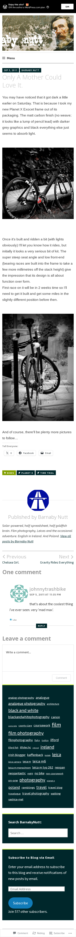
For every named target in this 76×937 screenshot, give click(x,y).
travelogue (14, 793)
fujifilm (45, 740)
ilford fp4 (13, 747)
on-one (13, 780)
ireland (47, 746)
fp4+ (37, 740)
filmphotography (20, 740)
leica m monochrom (19, 767)
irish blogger (17, 755)
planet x (27, 473)
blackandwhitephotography (28, 717)
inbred (36, 747)
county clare (25, 725)
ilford (54, 740)
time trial (47, 473)
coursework (42, 725)
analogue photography (26, 703)
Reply (41, 625)
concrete (12, 726)
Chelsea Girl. (14, 559)
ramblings (28, 787)
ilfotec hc (25, 747)
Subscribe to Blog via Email (31, 857)
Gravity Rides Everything (57, 559)
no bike (39, 773)
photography (32, 779)
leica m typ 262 (42, 767)
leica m (27, 761)
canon (55, 717)
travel (41, 787)
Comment (61, 677)
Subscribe (20, 903)
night (30, 773)
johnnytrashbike (48, 589)
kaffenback (35, 755)
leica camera (14, 761)
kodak (48, 755)
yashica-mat (15, 799)
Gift (67, 6)
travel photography (35, 793)
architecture (53, 703)
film (56, 724)
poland (14, 787)
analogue (42, 697)
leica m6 (39, 761)
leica (56, 754)
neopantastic (17, 773)
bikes (10, 473)
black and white (23, 710)
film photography (26, 732)
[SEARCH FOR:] (38, 832)
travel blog (55, 787)
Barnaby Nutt (30, 70)
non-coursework (54, 773)
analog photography (21, 697)
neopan (60, 767)
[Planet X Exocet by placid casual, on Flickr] (38, 218)
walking (56, 793)
